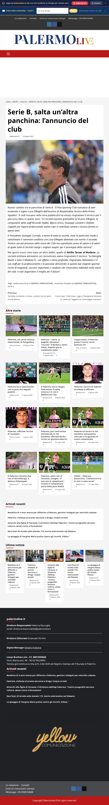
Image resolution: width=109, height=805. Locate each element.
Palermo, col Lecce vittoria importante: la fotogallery (21, 340)
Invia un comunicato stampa (52, 18)
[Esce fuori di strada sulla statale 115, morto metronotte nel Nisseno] (74, 556)
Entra (73, 11)
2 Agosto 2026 (28, 437)
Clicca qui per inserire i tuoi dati (90, 11)
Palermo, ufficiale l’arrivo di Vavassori (20, 432)
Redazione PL (15, 136)
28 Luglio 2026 (93, 442)
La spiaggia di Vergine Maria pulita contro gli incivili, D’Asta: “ (39, 536)
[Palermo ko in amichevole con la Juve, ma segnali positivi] (21, 373)
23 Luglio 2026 (60, 489)
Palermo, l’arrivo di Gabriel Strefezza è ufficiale (87, 388)
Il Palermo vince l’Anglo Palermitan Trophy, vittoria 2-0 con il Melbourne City (53, 390)
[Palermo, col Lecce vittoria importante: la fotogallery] (21, 325)
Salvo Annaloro (15, 345)
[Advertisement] (54, 77)
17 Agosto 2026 (48, 355)
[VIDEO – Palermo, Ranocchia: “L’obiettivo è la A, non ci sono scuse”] (87, 462)
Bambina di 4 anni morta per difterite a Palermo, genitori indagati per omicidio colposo (52, 512)
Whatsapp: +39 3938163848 (80, 18)
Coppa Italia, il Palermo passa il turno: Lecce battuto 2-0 (86, 342)
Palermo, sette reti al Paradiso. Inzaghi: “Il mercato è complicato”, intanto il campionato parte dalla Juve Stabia (52, 481)
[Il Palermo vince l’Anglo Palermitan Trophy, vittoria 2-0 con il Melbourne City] (54, 373)
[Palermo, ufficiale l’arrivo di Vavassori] (21, 417)
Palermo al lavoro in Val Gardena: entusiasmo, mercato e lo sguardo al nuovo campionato (86, 435)
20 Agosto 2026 (28, 345)
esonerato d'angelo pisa (65, 283)
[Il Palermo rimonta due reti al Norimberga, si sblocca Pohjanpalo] (21, 462)
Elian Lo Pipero (81, 348)
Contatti (33, 18)
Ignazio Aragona (32, 647)
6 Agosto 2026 (93, 392)
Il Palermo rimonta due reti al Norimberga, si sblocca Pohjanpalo (19, 478)
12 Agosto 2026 (27, 395)
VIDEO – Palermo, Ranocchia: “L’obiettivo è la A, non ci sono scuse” (87, 478)
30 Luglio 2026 (60, 442)
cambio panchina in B (22, 283)
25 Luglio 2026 (27, 484)
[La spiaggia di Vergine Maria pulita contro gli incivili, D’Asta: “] (94, 556)
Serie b (11, 286)
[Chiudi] (105, 3)
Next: (78, 296)
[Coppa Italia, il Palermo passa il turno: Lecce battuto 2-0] (87, 325)
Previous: (29, 296)
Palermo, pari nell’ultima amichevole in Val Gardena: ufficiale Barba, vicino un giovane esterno (54, 435)
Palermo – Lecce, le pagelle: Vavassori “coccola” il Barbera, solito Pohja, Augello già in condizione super (54, 344)
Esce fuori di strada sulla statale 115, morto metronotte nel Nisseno (42, 531)
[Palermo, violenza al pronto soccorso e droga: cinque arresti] (35, 556)
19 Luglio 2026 (93, 484)
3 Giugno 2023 (28, 136)
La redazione (20, 18)
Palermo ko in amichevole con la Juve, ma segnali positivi (21, 389)
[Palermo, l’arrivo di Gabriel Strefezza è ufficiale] (87, 373)
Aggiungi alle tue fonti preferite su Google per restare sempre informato (43, 3)
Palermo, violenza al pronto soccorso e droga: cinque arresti (38, 517)
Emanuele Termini (49, 353)
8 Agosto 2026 (60, 398)
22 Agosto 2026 (15, 587)
